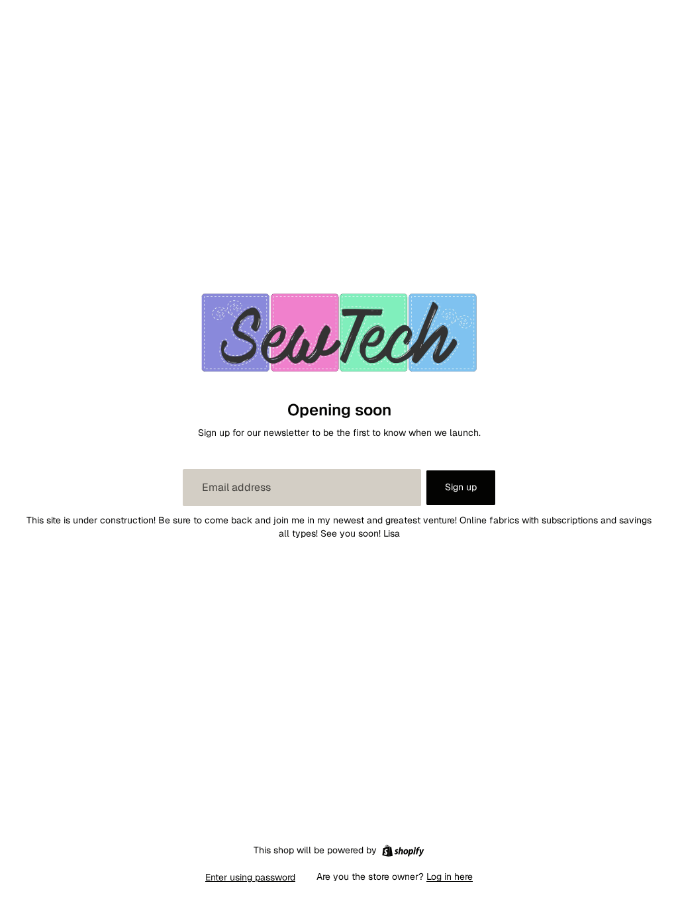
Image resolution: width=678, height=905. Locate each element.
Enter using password (250, 877)
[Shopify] (403, 851)
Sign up (461, 487)
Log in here (449, 876)
